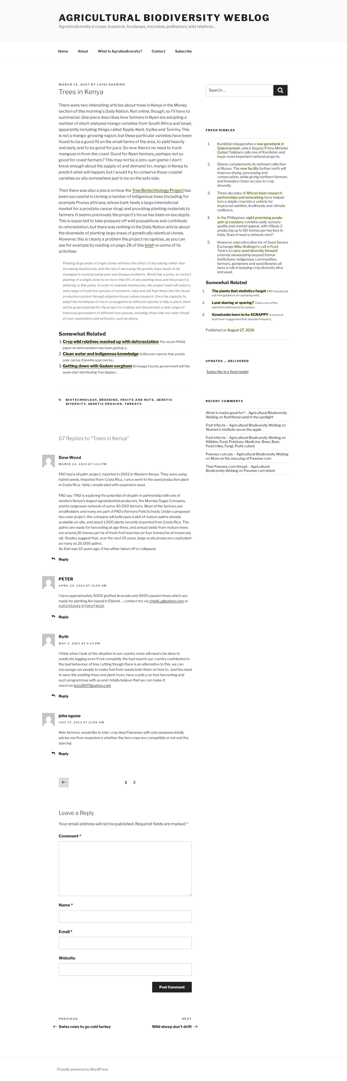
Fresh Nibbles (220, 130)
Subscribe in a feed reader (228, 371)
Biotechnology (81, 400)
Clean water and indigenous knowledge (100, 353)
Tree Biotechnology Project (158, 190)
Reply (64, 559)
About (83, 51)
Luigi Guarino (111, 84)
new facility (249, 168)
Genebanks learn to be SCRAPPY (240, 314)
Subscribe (183, 51)
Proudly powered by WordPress (82, 1069)
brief (149, 245)
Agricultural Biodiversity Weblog (164, 17)
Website (67, 958)
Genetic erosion (105, 404)
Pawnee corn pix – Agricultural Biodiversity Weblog (247, 454)
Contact (158, 51)
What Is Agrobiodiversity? (120, 51)
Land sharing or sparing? (233, 302)
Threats (133, 404)
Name (66, 905)
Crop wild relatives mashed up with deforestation (111, 341)
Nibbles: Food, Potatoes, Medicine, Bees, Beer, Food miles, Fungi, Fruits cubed (243, 443)
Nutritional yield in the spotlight (248, 417)
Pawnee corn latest (259, 470)
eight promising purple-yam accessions (250, 219)
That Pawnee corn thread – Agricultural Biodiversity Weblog (238, 468)
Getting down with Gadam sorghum (97, 366)
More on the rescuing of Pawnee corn (241, 458)
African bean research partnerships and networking (249, 195)
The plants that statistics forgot (239, 291)
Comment (70, 836)
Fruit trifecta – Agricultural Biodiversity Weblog (243, 425)
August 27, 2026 (240, 330)
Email (65, 931)
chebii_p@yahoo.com (166, 601)
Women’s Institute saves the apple (233, 429)
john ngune (70, 715)
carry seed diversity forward (254, 250)
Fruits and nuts (137, 400)
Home (63, 51)
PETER (66, 579)
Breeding (108, 400)
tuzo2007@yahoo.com (92, 685)
